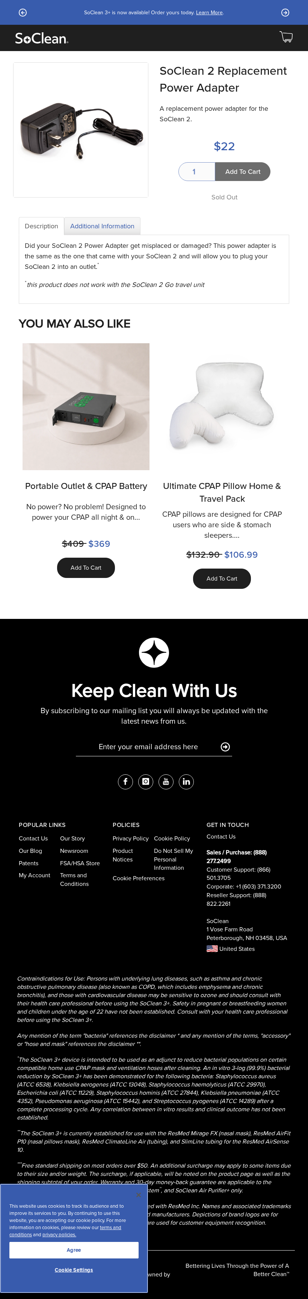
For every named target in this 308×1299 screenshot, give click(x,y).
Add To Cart (86, 567)
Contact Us (33, 838)
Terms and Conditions (74, 879)
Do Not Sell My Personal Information (173, 859)
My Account (34, 875)
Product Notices (123, 855)
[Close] (138, 1195)
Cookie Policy (172, 838)
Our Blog (30, 850)
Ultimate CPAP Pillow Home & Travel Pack (222, 492)
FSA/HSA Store (80, 863)
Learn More (209, 13)
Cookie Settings (74, 1269)
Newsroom (74, 850)
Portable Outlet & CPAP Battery (86, 486)
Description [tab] (41, 226)
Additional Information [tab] (102, 226)
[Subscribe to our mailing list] (225, 747)
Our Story (72, 838)
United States (236, 948)
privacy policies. (59, 1234)
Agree (74, 1250)
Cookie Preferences (139, 878)
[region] (74, 1238)
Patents (28, 863)
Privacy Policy (131, 838)
